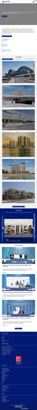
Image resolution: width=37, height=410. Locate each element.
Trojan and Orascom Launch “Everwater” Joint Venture (17, 266)
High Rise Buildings (5, 368)
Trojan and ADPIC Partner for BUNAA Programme (18, 292)
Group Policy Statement (6, 400)
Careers (3, 339)
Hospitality (3, 373)
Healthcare (3, 372)
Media (3, 338)
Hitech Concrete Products (6, 350)
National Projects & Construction (7, 347)
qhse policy (4, 398)
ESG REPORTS (4, 401)
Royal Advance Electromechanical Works (8, 349)
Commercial (4, 374)
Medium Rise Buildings (5, 369)
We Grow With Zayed (5, 387)
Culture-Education (5, 371)
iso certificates (4, 399)
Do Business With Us (5, 340)
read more (4, 272)
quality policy (4, 397)
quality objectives (5, 396)
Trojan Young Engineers (6, 385)
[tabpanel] (18, 14)
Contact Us (3, 341)
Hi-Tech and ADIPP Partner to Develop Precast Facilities (17, 318)
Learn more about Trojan (7, 36)
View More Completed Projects (18, 206)
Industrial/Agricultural (5, 375)
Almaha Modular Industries (6, 351)
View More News (18, 328)
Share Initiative (4, 386)
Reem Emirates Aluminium (6, 348)
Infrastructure (4, 377)
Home (3, 336)
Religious (3, 376)
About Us (3, 337)
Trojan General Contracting (6, 346)
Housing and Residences (6, 370)
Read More (4, 16)
